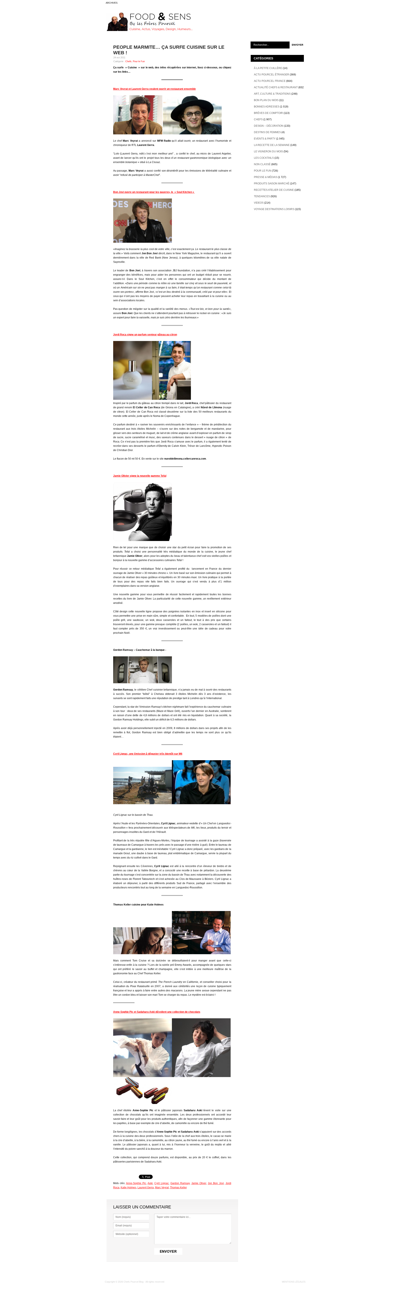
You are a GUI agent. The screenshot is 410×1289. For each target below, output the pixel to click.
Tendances (262, 196)
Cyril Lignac (161, 1183)
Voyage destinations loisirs (274, 209)
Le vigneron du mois (268, 151)
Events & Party (264, 138)
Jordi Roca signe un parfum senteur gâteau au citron (145, 334)
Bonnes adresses (266, 106)
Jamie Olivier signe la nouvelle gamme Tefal (139, 475)
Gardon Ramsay (180, 1183)
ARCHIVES (111, 2)
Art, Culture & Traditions (272, 93)
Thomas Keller (178, 1187)
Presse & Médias (265, 177)
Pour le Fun (139, 61)
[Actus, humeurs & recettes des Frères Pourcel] (149, 30)
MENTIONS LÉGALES (293, 1281)
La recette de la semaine (272, 145)
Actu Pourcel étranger (271, 74)
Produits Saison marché (271, 183)
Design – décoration (268, 125)
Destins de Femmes (267, 132)
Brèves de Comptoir (268, 113)
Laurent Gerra (146, 1187)
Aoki (150, 1183)
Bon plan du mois (266, 100)
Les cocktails (264, 157)
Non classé (262, 164)
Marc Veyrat (162, 1187)
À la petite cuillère (268, 68)
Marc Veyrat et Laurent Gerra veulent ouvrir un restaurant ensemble (154, 88)
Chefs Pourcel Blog (134, 1281)
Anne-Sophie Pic (136, 1183)
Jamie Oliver (198, 1183)
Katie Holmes (128, 1187)
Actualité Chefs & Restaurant (276, 87)
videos (259, 202)
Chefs (128, 61)
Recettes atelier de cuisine (274, 189)
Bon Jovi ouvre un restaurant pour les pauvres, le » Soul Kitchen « (154, 192)
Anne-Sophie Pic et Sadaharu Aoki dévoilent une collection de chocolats (156, 1011)
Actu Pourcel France (270, 80)
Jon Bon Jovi (216, 1183)
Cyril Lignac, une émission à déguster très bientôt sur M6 (147, 753)
